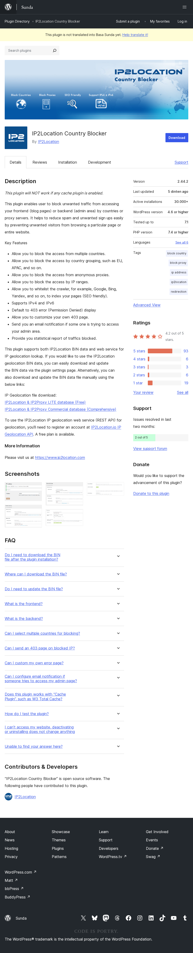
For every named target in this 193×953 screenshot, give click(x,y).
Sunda (21, 918)
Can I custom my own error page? (34, 663)
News (10, 840)
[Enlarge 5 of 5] (117, 488)
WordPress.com (21, 872)
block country (176, 253)
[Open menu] (185, 7)
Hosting (11, 848)
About (10, 831)
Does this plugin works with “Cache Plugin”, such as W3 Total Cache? (35, 696)
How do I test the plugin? (27, 714)
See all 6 (181, 242)
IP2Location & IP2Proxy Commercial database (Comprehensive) (60, 409)
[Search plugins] (54, 50)
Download (177, 138)
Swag (153, 856)
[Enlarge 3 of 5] (76, 488)
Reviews (39, 162)
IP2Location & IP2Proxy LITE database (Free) (45, 402)
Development (99, 162)
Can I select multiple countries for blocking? (42, 633)
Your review (143, 392)
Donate (155, 848)
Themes (59, 840)
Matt (11, 880)
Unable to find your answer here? (34, 746)
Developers (108, 848)
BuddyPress (17, 897)
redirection (178, 291)
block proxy (178, 262)
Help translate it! (135, 35)
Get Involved (157, 831)
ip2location (178, 282)
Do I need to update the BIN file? (34, 589)
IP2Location (48, 141)
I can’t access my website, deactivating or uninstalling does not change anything (40, 729)
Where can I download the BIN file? (36, 574)
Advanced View (147, 305)
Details (15, 162)
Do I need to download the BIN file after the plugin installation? (32, 557)
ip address (178, 272)
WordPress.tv (113, 856)
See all (182, 392)
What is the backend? (24, 618)
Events (152, 840)
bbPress (14, 888)
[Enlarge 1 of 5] (35, 488)
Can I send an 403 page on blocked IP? (40, 648)
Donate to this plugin (151, 493)
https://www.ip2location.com (60, 457)
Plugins (58, 848)
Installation (67, 162)
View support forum (150, 448)
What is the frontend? (24, 604)
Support (181, 162)
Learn (104, 831)
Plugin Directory (17, 21)
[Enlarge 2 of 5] (35, 511)
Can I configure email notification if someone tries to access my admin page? (41, 678)
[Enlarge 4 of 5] (76, 515)
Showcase (61, 831)
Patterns (59, 856)
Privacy (11, 856)
